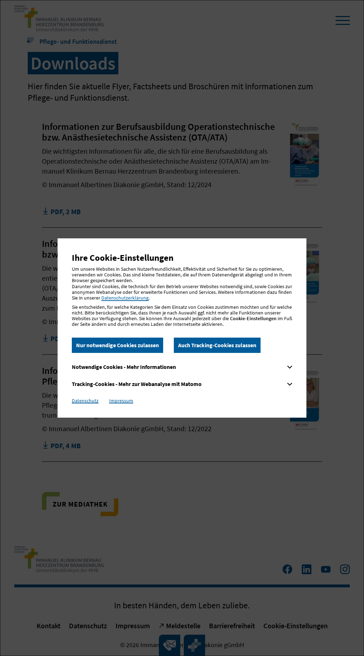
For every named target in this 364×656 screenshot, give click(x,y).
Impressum (121, 400)
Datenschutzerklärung (125, 298)
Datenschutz (85, 400)
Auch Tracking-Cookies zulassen (217, 345)
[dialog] (182, 328)
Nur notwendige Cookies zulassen (117, 345)
